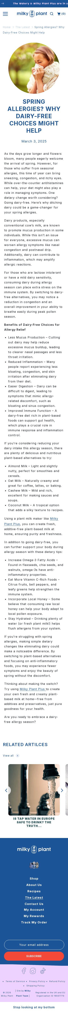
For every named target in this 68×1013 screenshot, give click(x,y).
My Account (34, 909)
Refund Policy (57, 981)
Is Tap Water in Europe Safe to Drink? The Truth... (34, 822)
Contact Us (34, 904)
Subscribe (34, 956)
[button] (52, 14)
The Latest (22, 27)
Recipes (34, 891)
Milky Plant (7, 996)
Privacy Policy (37, 981)
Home (7, 27)
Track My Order (34, 922)
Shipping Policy (35, 985)
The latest (34, 897)
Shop (34, 878)
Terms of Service (15, 981)
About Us (34, 885)
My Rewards (34, 916)
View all (8, 755)
